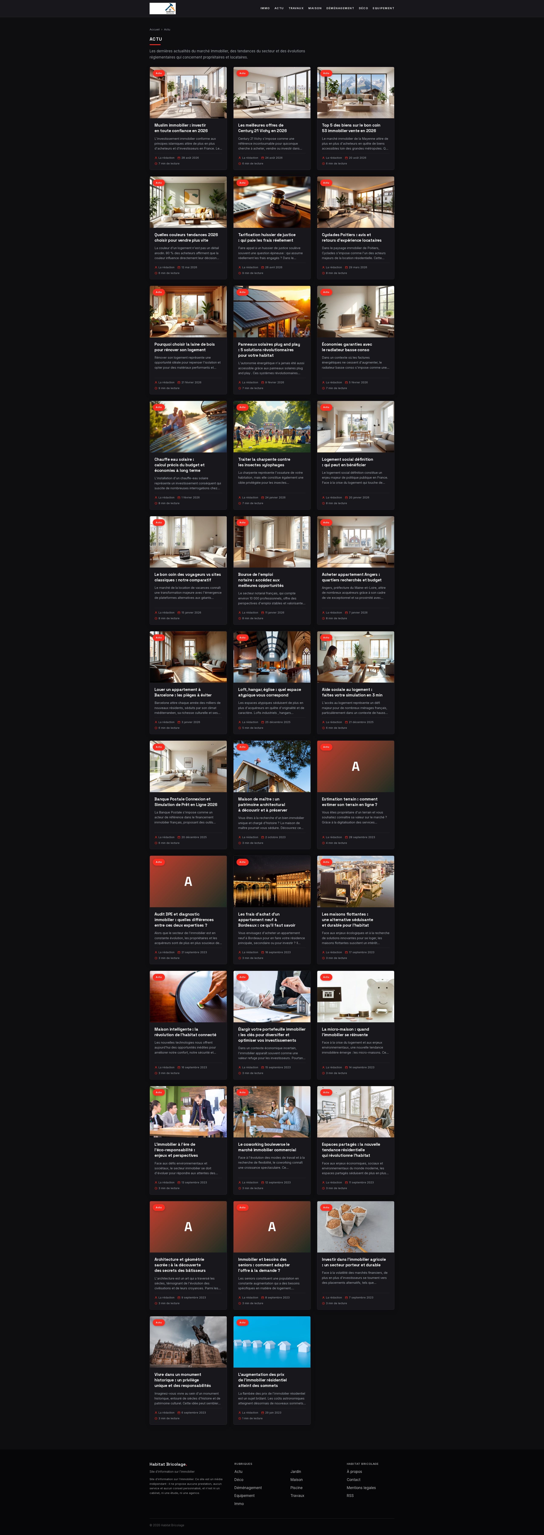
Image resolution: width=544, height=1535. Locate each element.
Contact (353, 1480)
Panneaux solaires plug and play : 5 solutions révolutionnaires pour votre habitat (269, 350)
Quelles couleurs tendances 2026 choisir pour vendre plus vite (186, 237)
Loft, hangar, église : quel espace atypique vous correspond (269, 692)
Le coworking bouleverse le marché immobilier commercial (267, 1147)
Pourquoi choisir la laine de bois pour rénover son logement (184, 347)
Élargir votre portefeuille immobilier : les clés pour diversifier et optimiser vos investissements (272, 1035)
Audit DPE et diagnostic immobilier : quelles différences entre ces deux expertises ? (184, 920)
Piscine (296, 1488)
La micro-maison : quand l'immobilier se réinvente (345, 1032)
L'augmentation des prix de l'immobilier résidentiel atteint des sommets (262, 1380)
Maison (315, 8)
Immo (265, 8)
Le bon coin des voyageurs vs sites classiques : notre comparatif (187, 577)
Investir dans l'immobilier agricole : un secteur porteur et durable (354, 1262)
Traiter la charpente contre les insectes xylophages (264, 462)
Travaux (296, 8)
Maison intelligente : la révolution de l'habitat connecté (185, 1032)
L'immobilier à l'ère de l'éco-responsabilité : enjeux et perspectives (176, 1150)
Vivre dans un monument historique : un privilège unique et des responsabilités (182, 1380)
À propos (354, 1471)
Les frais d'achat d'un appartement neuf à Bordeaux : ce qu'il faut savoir (266, 920)
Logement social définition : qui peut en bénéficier (347, 462)
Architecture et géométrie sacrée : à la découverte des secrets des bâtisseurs (180, 1265)
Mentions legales (361, 1488)
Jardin (295, 1471)
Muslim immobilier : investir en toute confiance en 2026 (181, 128)
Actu (279, 8)
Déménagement (340, 8)
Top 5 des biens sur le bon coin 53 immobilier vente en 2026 (351, 128)
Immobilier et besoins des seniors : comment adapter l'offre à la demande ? (264, 1265)
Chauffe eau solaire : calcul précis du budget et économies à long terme (179, 465)
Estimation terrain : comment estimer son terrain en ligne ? (350, 801)
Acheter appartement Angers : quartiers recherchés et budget (352, 577)
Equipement (383, 8)
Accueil (155, 29)
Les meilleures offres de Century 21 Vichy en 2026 (262, 128)
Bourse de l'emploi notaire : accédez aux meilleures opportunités (261, 580)
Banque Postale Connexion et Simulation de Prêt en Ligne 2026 (185, 801)
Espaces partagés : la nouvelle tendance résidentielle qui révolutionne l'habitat (351, 1150)
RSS (350, 1496)
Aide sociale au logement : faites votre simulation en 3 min (352, 692)
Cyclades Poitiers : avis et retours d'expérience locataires (352, 237)
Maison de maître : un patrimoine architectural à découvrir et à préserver (262, 804)
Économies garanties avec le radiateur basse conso (347, 347)
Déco (363, 8)
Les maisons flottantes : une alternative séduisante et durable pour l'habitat (347, 920)
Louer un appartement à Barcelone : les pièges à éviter (183, 692)
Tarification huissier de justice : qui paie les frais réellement (267, 237)
